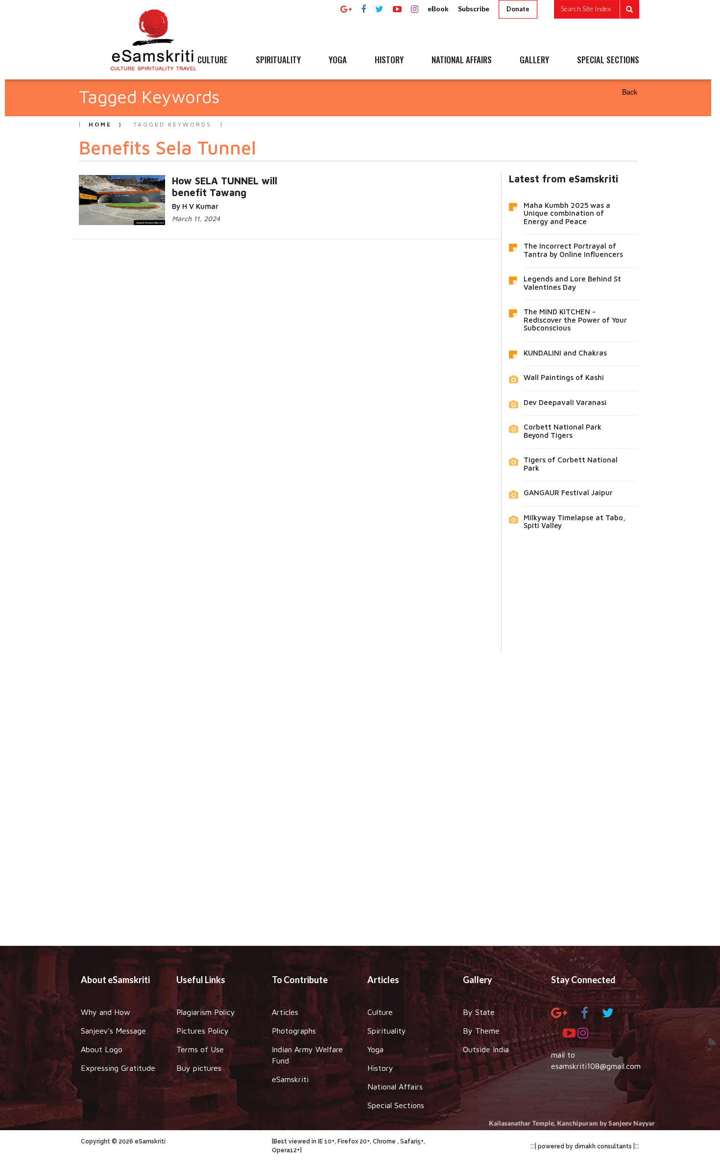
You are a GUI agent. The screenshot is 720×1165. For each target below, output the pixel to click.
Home (100, 124)
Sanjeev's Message (113, 1030)
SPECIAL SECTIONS (608, 60)
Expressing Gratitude (118, 1068)
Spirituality (386, 1030)
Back (629, 92)
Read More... (240, 180)
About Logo (101, 1049)
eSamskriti (290, 1079)
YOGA (338, 60)
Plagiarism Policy (205, 1012)
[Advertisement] (360, 791)
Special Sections (395, 1105)
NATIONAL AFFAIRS (462, 60)
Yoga (375, 1049)
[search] (597, 9)
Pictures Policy (202, 1030)
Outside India (486, 1049)
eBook (438, 8)
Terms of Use (200, 1049)
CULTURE (212, 60)
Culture (380, 1012)
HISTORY (389, 60)
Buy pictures (198, 1068)
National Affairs (395, 1086)
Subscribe (473, 8)
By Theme (481, 1030)
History (380, 1068)
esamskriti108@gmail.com (596, 1066)
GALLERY (534, 60)
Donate (517, 9)
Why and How (105, 1012)
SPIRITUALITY (278, 60)
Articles (285, 1012)
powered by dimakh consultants (584, 1146)
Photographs (294, 1030)
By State (479, 1012)
